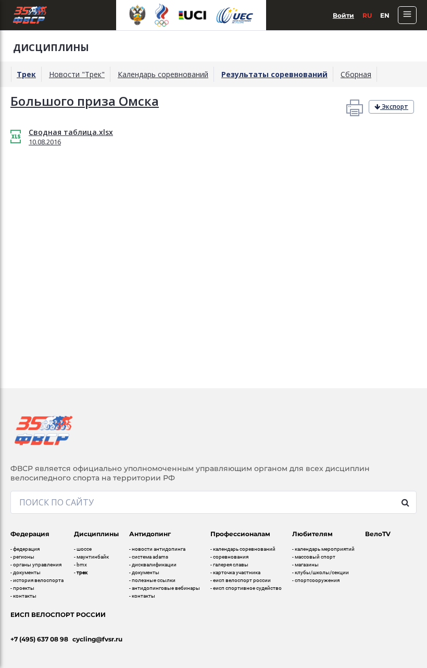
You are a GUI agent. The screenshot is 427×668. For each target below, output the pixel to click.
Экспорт (394, 106)
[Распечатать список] (354, 107)
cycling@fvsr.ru (97, 639)
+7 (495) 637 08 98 (39, 639)
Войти (343, 15)
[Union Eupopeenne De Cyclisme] (235, 15)
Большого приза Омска (84, 100)
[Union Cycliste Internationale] (192, 15)
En (385, 15)
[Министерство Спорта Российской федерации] (137, 15)
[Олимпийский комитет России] (161, 15)
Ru (367, 15)
